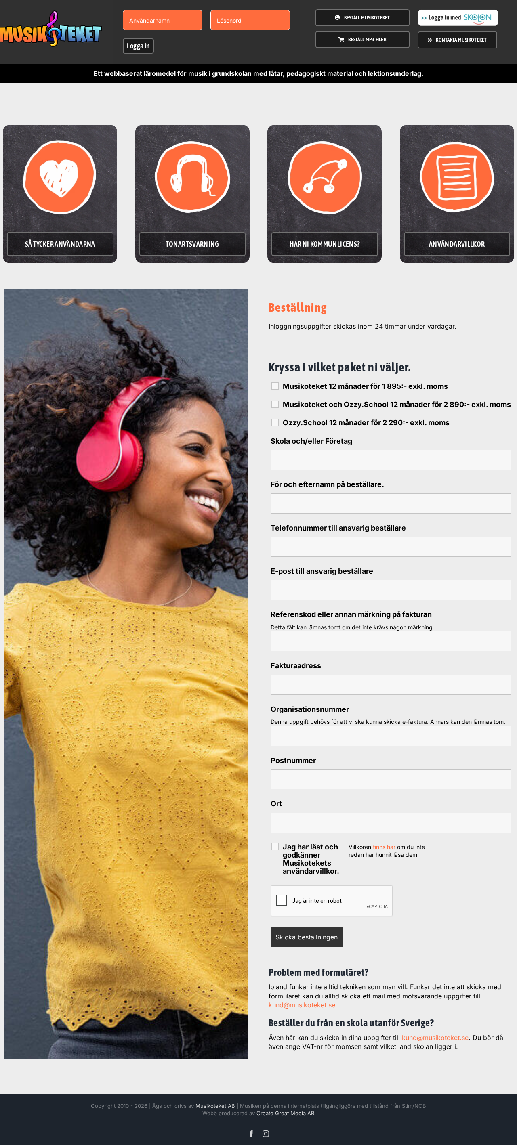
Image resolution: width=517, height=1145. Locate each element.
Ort (276, 803)
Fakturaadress (296, 665)
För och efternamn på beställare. (327, 484)
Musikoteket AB (215, 1106)
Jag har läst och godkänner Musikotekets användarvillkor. (311, 859)
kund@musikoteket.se (302, 1005)
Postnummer (293, 760)
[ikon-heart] (60, 132)
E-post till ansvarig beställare (322, 571)
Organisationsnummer (310, 709)
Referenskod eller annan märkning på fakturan (351, 614)
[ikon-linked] (324, 132)
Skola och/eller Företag (311, 441)
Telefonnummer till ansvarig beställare (338, 528)
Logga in (138, 46)
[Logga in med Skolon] (458, 12)
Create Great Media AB (285, 1113)
